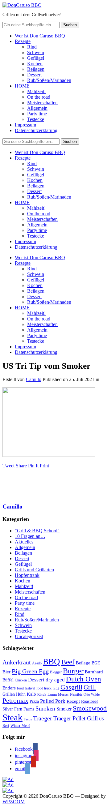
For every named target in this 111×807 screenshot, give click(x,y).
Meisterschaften (42, 102)
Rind (32, 46)
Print (44, 465)
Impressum (25, 124)
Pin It (33, 465)
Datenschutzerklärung (36, 130)
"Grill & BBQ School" (37, 530)
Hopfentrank (27, 575)
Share (21, 465)
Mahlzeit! (36, 91)
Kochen (35, 63)
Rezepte (23, 41)
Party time (37, 113)
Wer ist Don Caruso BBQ (40, 35)
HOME (22, 85)
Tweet (8, 465)
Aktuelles (24, 541)
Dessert (34, 74)
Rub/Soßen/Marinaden (49, 80)
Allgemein (37, 108)
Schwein (35, 52)
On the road (38, 97)
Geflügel (35, 58)
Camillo (33, 379)
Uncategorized (29, 636)
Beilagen (35, 69)
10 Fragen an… (30, 536)
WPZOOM (13, 801)
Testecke (35, 119)
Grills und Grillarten (34, 569)
